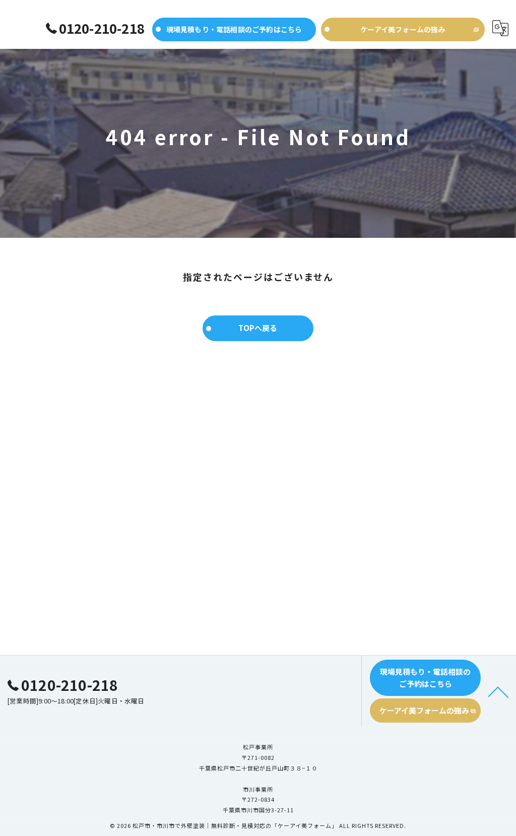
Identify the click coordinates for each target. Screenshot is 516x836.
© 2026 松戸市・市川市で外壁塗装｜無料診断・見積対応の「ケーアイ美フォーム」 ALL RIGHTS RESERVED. (258, 825)
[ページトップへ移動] (498, 691)
